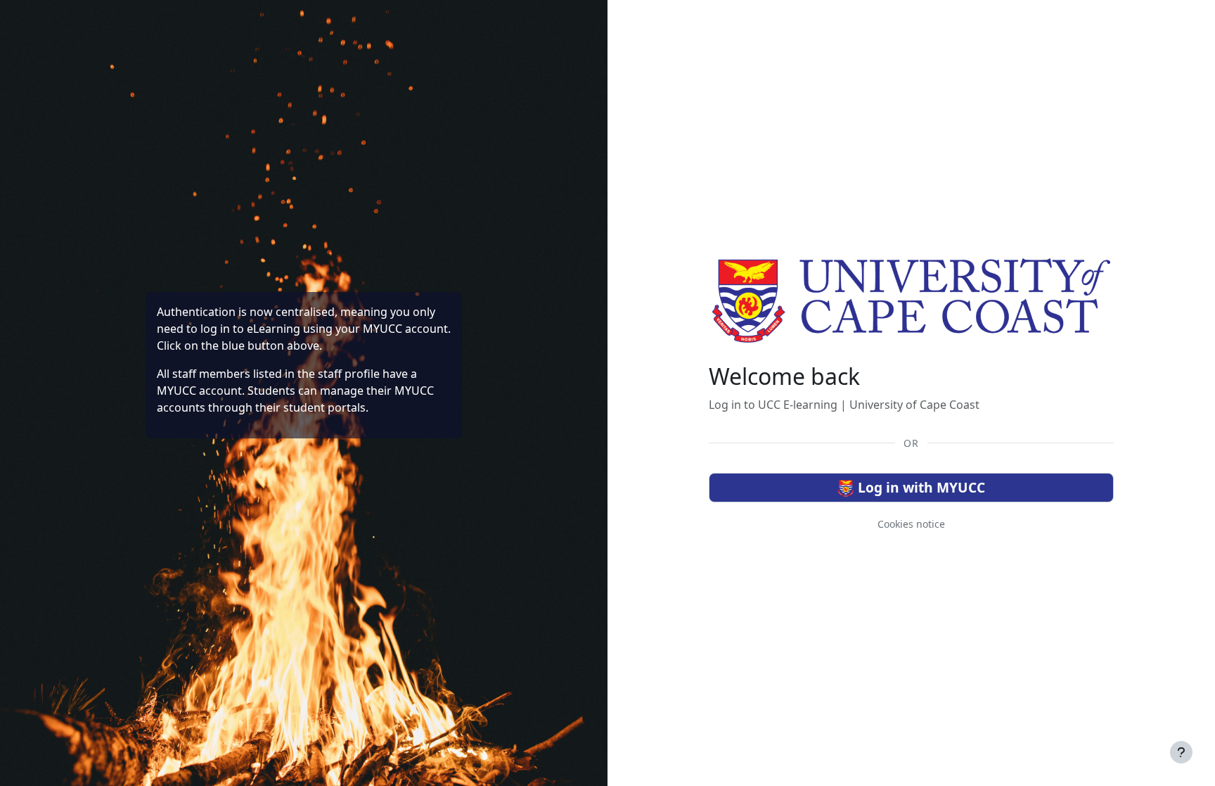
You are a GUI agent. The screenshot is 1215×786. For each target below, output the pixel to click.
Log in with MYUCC (919, 487)
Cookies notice (911, 524)
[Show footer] (1181, 752)
